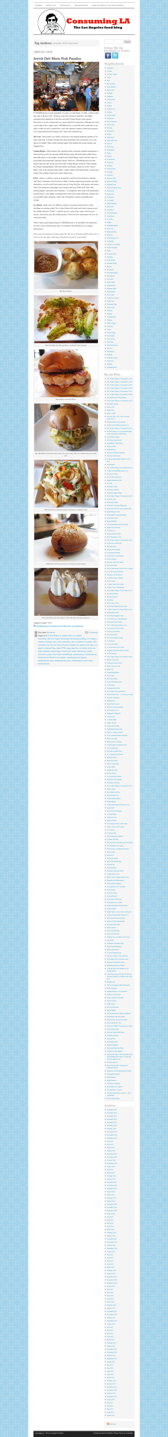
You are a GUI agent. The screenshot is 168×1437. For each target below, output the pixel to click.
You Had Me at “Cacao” (114, 1090)
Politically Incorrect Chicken (116, 965)
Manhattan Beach (112, 225)
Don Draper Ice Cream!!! (115, 1086)
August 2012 (111, 1362)
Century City (111, 109)
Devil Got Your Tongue (114, 811)
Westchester (110, 351)
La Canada (110, 200)
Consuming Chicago (113, 437)
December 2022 (112, 1119)
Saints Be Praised (112, 593)
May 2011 (110, 1409)
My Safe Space (111, 546)
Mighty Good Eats (113, 660)
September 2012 (112, 1358)
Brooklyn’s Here (112, 486)
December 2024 (112, 1113)
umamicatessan (78, 654)
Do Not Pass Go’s (112, 710)
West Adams (111, 336)
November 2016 (112, 1207)
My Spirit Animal (112, 404)
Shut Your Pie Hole (113, 934)
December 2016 (112, 1204)
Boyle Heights (111, 87)
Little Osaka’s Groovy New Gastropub (119, 912)
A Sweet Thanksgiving (114, 953)
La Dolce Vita (111, 499)
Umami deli (66, 651)
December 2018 (112, 1154)
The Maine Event (112, 1042)
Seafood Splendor (112, 1045)
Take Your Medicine (113, 931)
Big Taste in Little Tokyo (114, 751)
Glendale (109, 172)
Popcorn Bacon (112, 868)
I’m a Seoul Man (112, 634)
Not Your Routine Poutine (115, 638)
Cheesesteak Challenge (114, 883)
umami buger (56, 651)
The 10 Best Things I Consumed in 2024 (119, 382)
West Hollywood (112, 345)
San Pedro (110, 279)
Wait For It (110, 855)
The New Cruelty (112, 474)
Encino (109, 153)
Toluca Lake (110, 307)
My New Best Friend (113, 456)
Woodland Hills (112, 367)
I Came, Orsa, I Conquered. (115, 587)
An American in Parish (114, 776)
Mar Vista (110, 228)
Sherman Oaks (111, 288)
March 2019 (111, 1147)
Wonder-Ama (111, 701)
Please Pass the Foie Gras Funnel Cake (119, 508)
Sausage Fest (111, 1038)
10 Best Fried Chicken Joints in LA (118, 425)
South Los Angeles (113, 298)
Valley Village (111, 323)
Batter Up (110, 669)
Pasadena (110, 257)
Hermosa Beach (112, 181)
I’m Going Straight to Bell (115, 616)
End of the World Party (114, 861)
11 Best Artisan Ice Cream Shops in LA (119, 609)
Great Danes (111, 464)
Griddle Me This (112, 770)
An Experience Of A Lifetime (116, 886)
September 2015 (112, 1248)
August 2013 (111, 1324)
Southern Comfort (112, 1035)
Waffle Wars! (111, 1004)
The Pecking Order (113, 612)
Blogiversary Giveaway (114, 742)
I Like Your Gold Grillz (114, 543)
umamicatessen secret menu (82, 660)
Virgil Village (111, 332)
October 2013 (111, 1318)
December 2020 (112, 1125)
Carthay (109, 106)
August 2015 (111, 1251)
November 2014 (112, 1280)
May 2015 (110, 1261)
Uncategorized (111, 317)
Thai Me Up (111, 864)
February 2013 (111, 1343)
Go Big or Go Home (113, 631)
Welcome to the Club (113, 688)
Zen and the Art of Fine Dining (116, 397)
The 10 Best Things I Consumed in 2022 (119, 388)
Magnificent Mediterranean (115, 880)
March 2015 (111, 1267)
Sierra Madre (111, 291)
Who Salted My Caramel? (115, 836)
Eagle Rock (110, 137)
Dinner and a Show (113, 949)
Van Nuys (110, 326)
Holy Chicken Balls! (113, 1098)
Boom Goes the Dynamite (115, 707)
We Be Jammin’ (112, 653)
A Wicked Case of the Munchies (117, 619)
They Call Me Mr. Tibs (114, 1023)
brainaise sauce (51, 641)
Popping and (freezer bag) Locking (118, 650)
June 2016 (110, 1220)
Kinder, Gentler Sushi (114, 534)
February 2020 (111, 1128)
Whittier (109, 364)
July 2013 (110, 1327)
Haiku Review (111, 449)
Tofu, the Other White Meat (115, 1032)
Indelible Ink (111, 982)
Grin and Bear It (112, 896)
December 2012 (112, 1349)
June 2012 (110, 1368)
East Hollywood (112, 140)
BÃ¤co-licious (111, 927)
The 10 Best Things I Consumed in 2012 (119, 786)
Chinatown (110, 118)
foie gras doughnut (69, 645)
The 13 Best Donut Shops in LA (117, 625)
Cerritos (109, 112)
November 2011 (112, 1390)
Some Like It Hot (112, 518)
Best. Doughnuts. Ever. (114, 537)
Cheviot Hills (111, 115)
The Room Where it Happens (116, 453)
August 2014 (111, 1286)
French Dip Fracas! (113, 1029)
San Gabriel (110, 276)
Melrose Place (111, 446)
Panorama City (111, 254)
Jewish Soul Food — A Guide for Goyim (120, 694)
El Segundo (110, 150)
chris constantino (64, 641)
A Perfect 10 (111, 530)
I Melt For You (111, 817)
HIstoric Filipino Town (114, 188)
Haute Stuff (110, 808)
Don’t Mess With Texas (114, 899)
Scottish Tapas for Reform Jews (117, 745)
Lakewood (110, 206)
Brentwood (110, 90)
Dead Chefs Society (113, 704)
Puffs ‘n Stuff (111, 413)
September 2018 (112, 1163)
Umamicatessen (91, 654)
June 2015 (110, 1258)
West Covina (111, 339)
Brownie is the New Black (115, 562)
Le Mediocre (111, 641)
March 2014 (111, 1302)
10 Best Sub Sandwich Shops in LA (118, 805)
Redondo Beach (112, 263)
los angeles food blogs (85, 645)
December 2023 (112, 1116)
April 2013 (110, 1336)
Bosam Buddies (112, 521)
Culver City (110, 125)
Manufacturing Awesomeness (116, 422)
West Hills (110, 342)
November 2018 (112, 1157)
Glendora (110, 175)
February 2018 (111, 1176)
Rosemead (110, 269)
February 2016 (111, 1232)
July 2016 (110, 1217)
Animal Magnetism (113, 672)
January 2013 (111, 1346)
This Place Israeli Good (114, 440)
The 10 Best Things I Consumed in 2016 (119, 496)
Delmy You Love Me (113, 666)
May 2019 (110, 1144)
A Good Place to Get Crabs (115, 647)
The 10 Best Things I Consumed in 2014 (119, 590)
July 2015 (110, 1255)
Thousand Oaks (112, 304)
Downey (109, 128)
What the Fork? (112, 757)
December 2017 (112, 1182)
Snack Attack (111, 789)
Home (39, 5)
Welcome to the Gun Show (115, 871)
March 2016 (111, 1229)
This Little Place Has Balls (115, 1048)
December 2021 (112, 1122)
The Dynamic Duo (113, 795)
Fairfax (109, 156)
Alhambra (110, 68)
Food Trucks (111, 159)
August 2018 (111, 1166)
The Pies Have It (112, 597)
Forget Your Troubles (113, 549)
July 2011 (110, 1403)
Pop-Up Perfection (113, 1007)
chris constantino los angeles (81, 641)
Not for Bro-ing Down (114, 477)
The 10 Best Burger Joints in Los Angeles (120, 568)
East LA (109, 143)
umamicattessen (43, 663)
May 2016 (110, 1223)
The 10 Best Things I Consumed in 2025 (119, 378)
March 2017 (111, 1195)
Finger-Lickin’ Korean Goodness (117, 1020)
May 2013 (110, 1333)
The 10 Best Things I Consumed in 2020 (119, 394)
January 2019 (111, 1151)
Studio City (110, 301)
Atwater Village (112, 74)
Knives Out (110, 407)
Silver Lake (110, 295)
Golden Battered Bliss (114, 798)
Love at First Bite (112, 644)
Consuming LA (39, 1433)
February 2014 (111, 1305)
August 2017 (111, 1191)
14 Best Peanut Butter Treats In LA (118, 915)
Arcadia (109, 71)
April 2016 (110, 1226)
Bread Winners (111, 1080)
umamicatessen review (63, 660)
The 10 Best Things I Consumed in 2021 (119, 391)
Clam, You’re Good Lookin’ (116, 827)
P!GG (64, 648)
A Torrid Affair (111, 719)
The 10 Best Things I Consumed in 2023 (119, 385)
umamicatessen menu (46, 660)
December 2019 (112, 1132)
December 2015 (112, 1239)
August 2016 (111, 1214)
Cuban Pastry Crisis (113, 874)
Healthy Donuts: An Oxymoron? (117, 991)
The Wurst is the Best (113, 1083)
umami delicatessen (79, 651)
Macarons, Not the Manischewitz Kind (119, 1071)
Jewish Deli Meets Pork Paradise (57, 58)
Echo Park (110, 147)
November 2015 (112, 1242)
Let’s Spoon (110, 830)
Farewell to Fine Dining (114, 779)
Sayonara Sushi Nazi (113, 924)
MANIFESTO (81, 5)
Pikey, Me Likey (112, 738)
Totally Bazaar (111, 801)
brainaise (41, 641)
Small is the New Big (113, 527)
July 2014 (110, 1289)
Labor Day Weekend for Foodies (117, 606)
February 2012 (111, 1381)
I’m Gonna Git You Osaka (115, 628)
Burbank (109, 93)
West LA (109, 348)
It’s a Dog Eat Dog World (115, 754)
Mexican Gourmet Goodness (116, 962)
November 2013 (112, 1314)
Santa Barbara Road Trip (114, 729)
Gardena (109, 165)
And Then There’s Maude (115, 578)
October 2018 (111, 1160)
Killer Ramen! (111, 1077)
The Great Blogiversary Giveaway (117, 524)
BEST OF (51, 5)
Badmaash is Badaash (113, 713)
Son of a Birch (111, 559)
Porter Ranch (111, 260)
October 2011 (111, 1393)
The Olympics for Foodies (115, 846)
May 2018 (110, 1169)
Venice (109, 329)
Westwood (110, 361)
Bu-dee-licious (111, 773)
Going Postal (111, 890)
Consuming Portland (113, 553)
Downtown (51, 632)
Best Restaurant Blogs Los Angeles (83, 638)
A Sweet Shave (112, 814)
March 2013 (111, 1340)
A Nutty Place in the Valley (115, 584)
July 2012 (110, 1365)
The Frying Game (112, 502)
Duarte (109, 134)
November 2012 (112, 1352)
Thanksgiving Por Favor (114, 663)
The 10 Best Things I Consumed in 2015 (119, 540)
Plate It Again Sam (113, 764)
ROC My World (112, 679)
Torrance (109, 310)
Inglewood (110, 194)
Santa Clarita (111, 282)
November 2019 (112, 1135)
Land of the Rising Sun (114, 682)
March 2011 (111, 1415)
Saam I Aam (111, 852)
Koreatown (110, 197)
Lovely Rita (110, 675)
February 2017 (111, 1198)
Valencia (109, 320)
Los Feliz (110, 219)
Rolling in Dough (112, 858)
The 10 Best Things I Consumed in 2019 (119, 401)
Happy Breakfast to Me (114, 480)
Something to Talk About (115, 443)
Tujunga (109, 314)
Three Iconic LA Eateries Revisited (118, 849)
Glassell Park (111, 169)
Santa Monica (111, 285)
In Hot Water (111, 767)
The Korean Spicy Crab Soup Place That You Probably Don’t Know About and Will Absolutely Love (119, 1056)
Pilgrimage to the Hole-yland (116, 1016)
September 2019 (112, 1138)
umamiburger (67, 654)
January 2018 (111, 1179)
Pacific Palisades (112, 247)
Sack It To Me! (111, 1001)
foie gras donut (55, 645)
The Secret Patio (112, 565)
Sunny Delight (111, 909)
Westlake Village (112, 358)
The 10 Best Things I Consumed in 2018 (119, 428)
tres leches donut (86, 648)
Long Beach (110, 216)
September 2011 (112, 1396)
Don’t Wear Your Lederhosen (116, 691)
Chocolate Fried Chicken (114, 622)
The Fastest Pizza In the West (116, 918)
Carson (109, 102)
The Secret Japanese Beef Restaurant (118, 985)
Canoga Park (111, 99)
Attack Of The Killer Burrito (116, 921)
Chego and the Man (113, 726)
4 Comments (93, 632)
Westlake (109, 354)
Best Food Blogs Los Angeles (57, 635)
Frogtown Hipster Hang (114, 493)
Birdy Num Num (112, 760)
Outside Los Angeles (113, 244)
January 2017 (111, 1201)
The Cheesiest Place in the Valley (117, 823)
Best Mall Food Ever (113, 792)
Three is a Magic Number (115, 732)
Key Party (110, 600)
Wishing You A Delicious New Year (118, 937)
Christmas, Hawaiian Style (115, 943)
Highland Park (111, 184)
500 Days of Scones (113, 783)
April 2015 (110, 1264)
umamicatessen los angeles (76, 657)
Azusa (109, 77)
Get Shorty (110, 940)
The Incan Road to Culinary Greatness (119, 1013)
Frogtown (110, 162)
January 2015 (111, 1273)
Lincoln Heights (112, 213)
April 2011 (110, 1412)
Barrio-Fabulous (112, 988)
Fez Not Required (112, 748)
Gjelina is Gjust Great (113, 994)
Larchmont (110, 210)
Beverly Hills (111, 84)
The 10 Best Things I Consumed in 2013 (119, 656)
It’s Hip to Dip (111, 833)
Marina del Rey (112, 232)
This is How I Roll (113, 603)
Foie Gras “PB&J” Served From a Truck (119, 1026)
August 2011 (111, 1399)
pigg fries (74, 648)
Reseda (109, 266)
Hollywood (110, 191)
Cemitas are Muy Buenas (115, 1051)
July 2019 (110, 1141)
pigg (68, 648)
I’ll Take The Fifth (112, 839)
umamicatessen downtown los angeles (52, 657)
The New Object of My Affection (117, 956)
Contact (65, 5)
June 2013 (110, 1330)
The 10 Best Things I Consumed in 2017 (119, 467)
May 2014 (110, 1295)
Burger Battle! (111, 1010)
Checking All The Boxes (114, 575)
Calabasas (110, 96)
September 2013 (112, 1321)
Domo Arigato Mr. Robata (115, 998)
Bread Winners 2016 (113, 512)
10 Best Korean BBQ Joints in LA (117, 471)
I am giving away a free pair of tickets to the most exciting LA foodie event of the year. (119, 976)
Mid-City (110, 235)
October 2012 (111, 1355)
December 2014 (112, 1277)
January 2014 (111, 1308)
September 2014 (112, 1283)
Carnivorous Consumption (115, 556)
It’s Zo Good (111, 581)
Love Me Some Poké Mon (115, 571)
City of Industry (112, 121)
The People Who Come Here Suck (117, 959)
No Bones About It (113, 490)
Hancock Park (111, 178)
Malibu (109, 222)
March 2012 (111, 1377)
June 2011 (110, 1406)
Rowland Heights (112, 273)
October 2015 (111, 1245)
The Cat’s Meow (112, 893)
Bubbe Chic (110, 410)
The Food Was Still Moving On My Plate (120, 842)
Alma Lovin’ (111, 716)
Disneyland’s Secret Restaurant (116, 515)
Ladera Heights (111, 203)
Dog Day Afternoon (113, 697)
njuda (59, 648)
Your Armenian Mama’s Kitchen (117, 735)
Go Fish (109, 483)
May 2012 (110, 1371)
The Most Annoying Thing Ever (117, 505)
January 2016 (111, 1236)
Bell (108, 80)
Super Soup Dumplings (114, 946)
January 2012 (111, 1384)
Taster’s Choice (111, 820)
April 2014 (110, 1299)
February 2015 (111, 1270)
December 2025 (112, 1110)
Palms (109, 251)
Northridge (110, 241)
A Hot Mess (111, 685)
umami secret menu (54, 654)
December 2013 (112, 1311)
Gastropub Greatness (113, 1074)
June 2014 (110, 1292)
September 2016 (112, 1210)
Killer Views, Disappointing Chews (118, 877)
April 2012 (110, 1374)
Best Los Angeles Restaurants (58, 638)
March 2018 (111, 1173)
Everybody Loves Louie (114, 902)
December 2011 (112, 1387)
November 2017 (112, 1185)
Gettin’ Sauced (111, 723)
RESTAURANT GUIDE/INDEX (108, 5)
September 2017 (112, 1188)
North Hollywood (112, 238)
